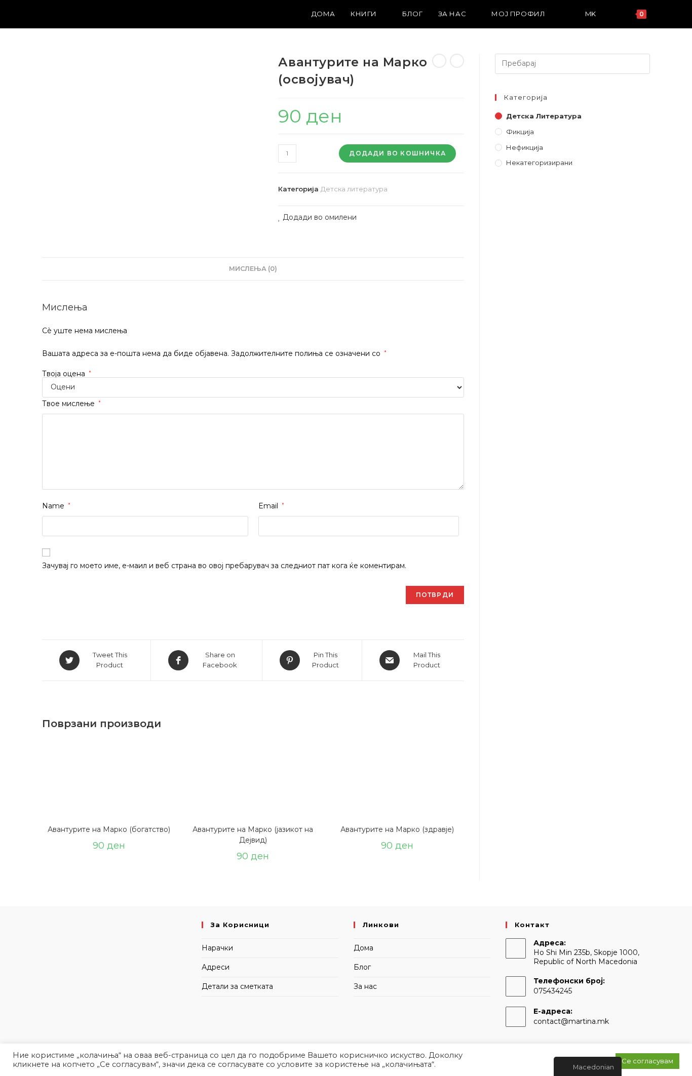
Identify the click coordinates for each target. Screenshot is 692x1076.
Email (271, 505)
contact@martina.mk (571, 1021)
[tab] (253, 269)
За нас (365, 986)
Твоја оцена (66, 373)
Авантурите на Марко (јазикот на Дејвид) (253, 835)
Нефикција (524, 147)
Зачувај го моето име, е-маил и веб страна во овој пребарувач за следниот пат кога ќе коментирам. (224, 565)
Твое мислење (71, 403)
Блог (362, 967)
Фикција (520, 132)
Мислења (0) (253, 268)
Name (56, 505)
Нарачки (217, 947)
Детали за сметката (237, 986)
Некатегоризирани (539, 162)
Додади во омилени (319, 217)
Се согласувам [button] (647, 1061)
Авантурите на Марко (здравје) (397, 829)
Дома (363, 947)
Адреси (215, 967)
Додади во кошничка (397, 153)
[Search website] (664, 14)
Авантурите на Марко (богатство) (109, 829)
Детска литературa (354, 189)
